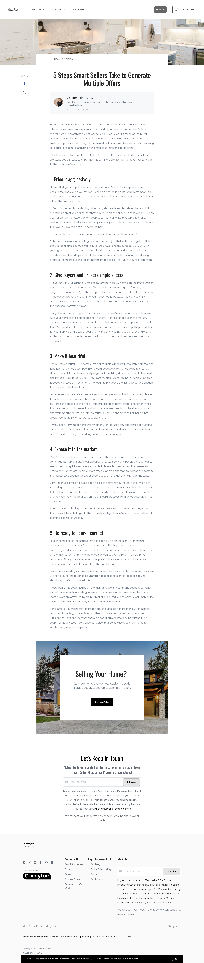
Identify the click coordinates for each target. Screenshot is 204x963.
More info (144, 959)
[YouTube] (46, 862)
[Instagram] (52, 862)
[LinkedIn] (35, 862)
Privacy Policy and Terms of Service (112, 808)
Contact (95, 874)
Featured (39, 9)
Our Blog (95, 864)
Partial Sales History (101, 869)
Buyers (60, 9)
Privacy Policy (174, 926)
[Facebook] (24, 862)
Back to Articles (63, 58)
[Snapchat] (40, 862)
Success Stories (73, 879)
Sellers (79, 9)
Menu (162, 9)
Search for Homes (74, 864)
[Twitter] (30, 862)
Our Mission (97, 879)
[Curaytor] (37, 878)
